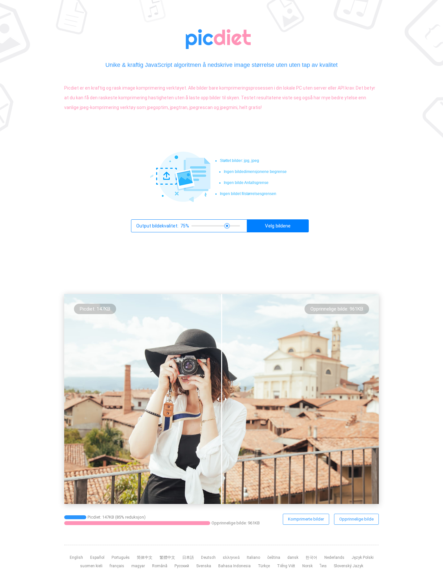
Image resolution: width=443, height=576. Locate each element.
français (117, 566)
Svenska (203, 566)
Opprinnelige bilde (356, 519)
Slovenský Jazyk (348, 566)
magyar (138, 566)
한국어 (311, 557)
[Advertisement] (66, 164)
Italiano (253, 557)
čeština (273, 557)
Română (159, 566)
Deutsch (208, 557)
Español (97, 557)
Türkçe (264, 566)
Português (121, 557)
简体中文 (144, 557)
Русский (181, 566)
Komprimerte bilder (306, 519)
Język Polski (363, 557)
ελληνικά (231, 557)
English (76, 557)
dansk (292, 557)
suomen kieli (91, 566)
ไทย (323, 566)
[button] (277, 226)
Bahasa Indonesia (234, 566)
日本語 (188, 557)
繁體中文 (167, 557)
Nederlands (334, 557)
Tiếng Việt (286, 566)
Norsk (307, 566)
